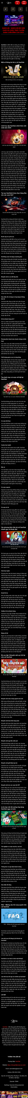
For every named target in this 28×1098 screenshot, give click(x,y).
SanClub (18, 1061)
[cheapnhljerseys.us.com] (8, 2)
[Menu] (2, 3)
